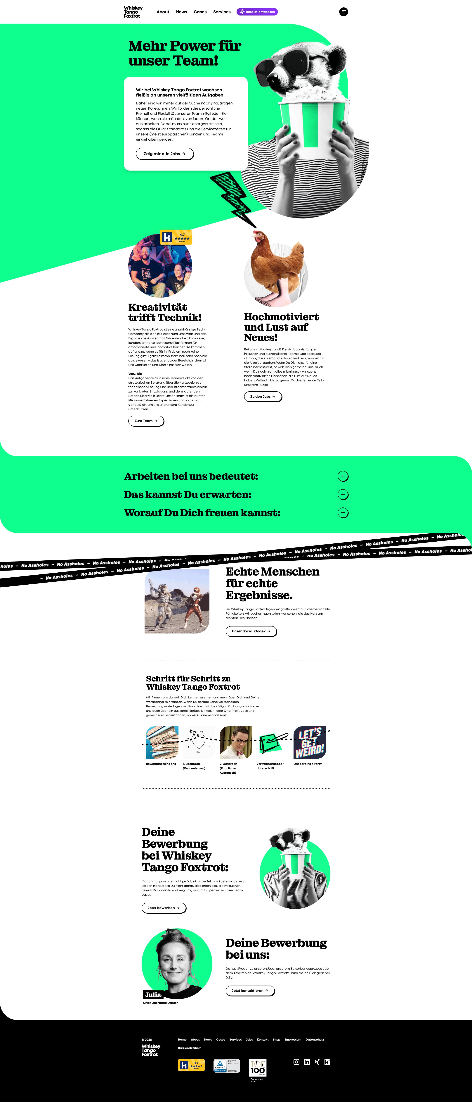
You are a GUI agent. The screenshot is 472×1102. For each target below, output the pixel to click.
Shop (276, 1039)
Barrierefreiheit (189, 1048)
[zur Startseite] (133, 12)
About (163, 12)
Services (222, 12)
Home (182, 1039)
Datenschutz (315, 1039)
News (181, 12)
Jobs (249, 1039)
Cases (200, 12)
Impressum (293, 1039)
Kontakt (262, 1039)
